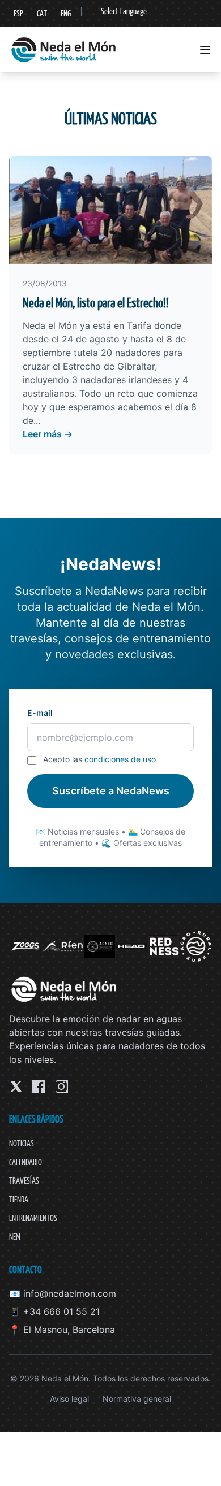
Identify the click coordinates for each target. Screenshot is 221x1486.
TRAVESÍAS (24, 1180)
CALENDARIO (25, 1162)
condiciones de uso (120, 759)
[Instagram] (61, 1086)
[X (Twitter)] (16, 1086)
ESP (18, 13)
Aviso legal (69, 1399)
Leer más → (48, 434)
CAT (42, 13)
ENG (66, 13)
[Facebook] (38, 1086)
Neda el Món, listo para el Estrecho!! (96, 302)
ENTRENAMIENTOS (33, 1218)
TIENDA (18, 1199)
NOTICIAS (21, 1143)
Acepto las (99, 759)
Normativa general (137, 1399)
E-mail (40, 713)
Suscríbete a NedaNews (110, 791)
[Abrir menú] (205, 50)
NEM (14, 1236)
